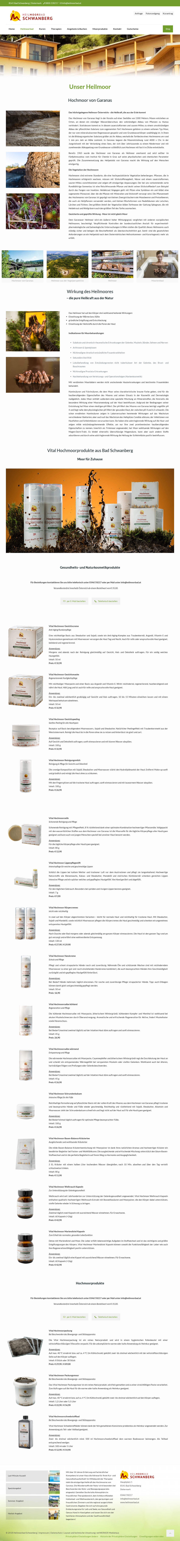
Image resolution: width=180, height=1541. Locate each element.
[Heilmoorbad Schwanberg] (31, 15)
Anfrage (139, 13)
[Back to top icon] (170, 1533)
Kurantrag (168, 13)
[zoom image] (33, 128)
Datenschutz (56, 1532)
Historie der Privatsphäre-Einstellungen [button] (118, 1536)
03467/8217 (126, 1495)
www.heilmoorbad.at (129, 1502)
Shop (168, 29)
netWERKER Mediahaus (107, 1532)
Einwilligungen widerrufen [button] (152, 1536)
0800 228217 (51, 3)
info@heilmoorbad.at (71, 3)
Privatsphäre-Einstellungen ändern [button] (82, 1536)
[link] (33, 128)
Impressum (44, 1532)
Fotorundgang (153, 13)
